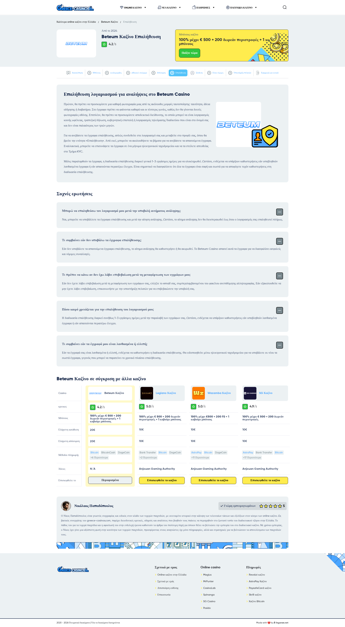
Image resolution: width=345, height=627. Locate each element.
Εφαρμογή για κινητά (270, 73)
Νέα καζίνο (169, 8)
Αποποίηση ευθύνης (168, 588)
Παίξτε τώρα (189, 53)
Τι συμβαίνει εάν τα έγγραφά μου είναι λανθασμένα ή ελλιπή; (104, 344)
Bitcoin (94, 452)
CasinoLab (209, 588)
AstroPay (196, 452)
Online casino (210, 567)
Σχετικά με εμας (166, 567)
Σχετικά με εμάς (165, 581)
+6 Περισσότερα (99, 457)
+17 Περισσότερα (252, 457)
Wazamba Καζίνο (219, 393)
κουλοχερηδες (116, 73)
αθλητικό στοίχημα (139, 73)
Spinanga (209, 595)
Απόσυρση (161, 73)
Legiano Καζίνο (166, 393)
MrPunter (208, 581)
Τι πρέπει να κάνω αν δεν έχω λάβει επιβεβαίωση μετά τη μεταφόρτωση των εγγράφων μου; (126, 274)
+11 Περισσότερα (200, 457)
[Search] (284, 7)
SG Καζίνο (265, 393)
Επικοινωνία (163, 595)
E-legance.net (281, 623)
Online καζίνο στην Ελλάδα (171, 575)
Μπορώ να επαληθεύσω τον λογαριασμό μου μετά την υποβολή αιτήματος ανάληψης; (121, 211)
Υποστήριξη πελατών (242, 73)
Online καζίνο (132, 8)
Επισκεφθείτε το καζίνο (162, 480)
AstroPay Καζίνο (258, 581)
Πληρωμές (203, 8)
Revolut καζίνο (257, 575)
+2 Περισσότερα (148, 457)
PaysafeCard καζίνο (260, 588)
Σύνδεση (199, 73)
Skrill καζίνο (255, 595)
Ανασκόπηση (77, 73)
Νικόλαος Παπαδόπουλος (93, 506)
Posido (207, 608)
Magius (207, 575)
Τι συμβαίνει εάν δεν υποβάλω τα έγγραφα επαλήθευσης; (101, 240)
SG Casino (209, 601)
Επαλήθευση (180, 73)
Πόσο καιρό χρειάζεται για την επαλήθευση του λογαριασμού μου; (108, 309)
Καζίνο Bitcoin (256, 601)
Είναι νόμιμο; (218, 73)
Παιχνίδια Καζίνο (241, 8)
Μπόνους (96, 73)
